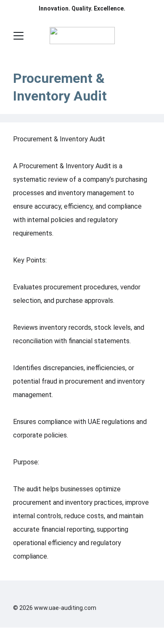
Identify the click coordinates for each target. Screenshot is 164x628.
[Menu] (18, 36)
